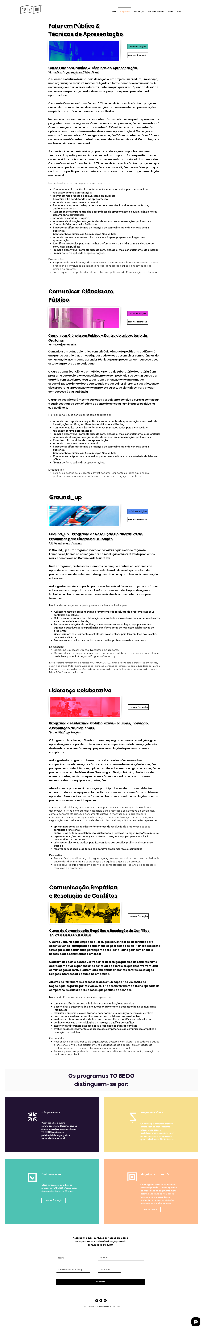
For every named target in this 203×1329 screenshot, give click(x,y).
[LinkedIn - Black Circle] (96, 1300)
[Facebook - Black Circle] (100, 1300)
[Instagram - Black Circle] (105, 1300)
